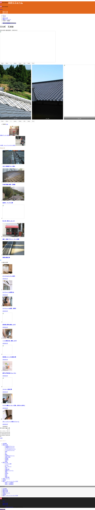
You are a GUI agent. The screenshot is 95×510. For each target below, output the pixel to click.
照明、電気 (7, 457)
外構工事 (7, 469)
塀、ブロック (8, 466)
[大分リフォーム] (4, 7)
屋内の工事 (5, 11)
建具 (6, 454)
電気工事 (7, 477)
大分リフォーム (9, 507)
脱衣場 (6, 459)
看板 (6, 471)
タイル (6, 465)
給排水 (6, 473)
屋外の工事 (5, 13)
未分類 (4, 480)
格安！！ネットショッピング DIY (10, 481)
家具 (6, 451)
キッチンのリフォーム (10, 449)
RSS (4, 501)
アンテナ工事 (8, 463)
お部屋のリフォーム (9, 446)
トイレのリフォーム (9, 450)
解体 (6, 461)
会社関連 (5, 443)
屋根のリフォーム (12, 23)
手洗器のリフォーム (9, 455)
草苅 (6, 474)
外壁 (6, 467)
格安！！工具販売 (9, 482)
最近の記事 (5, 262)
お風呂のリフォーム (9, 447)
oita (7, 124)
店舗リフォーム (6, 478)
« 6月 (1, 438)
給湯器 (6, 458)
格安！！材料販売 (9, 484)
